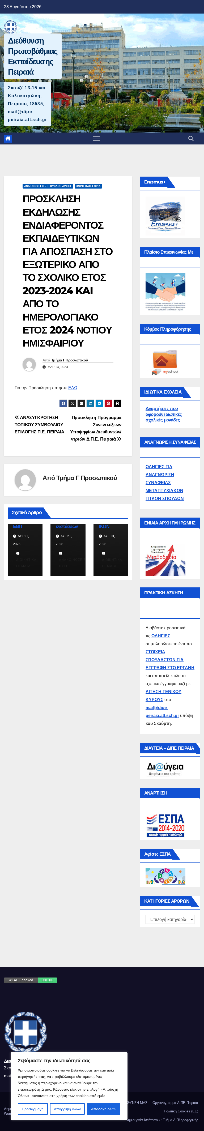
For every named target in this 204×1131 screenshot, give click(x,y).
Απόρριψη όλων (67, 1109)
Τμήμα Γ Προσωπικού (69, 360)
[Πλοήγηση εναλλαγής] (96, 138)
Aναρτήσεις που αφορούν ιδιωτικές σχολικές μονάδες (164, 414)
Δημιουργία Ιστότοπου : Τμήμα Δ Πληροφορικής (162, 1120)
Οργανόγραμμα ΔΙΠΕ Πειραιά (175, 1103)
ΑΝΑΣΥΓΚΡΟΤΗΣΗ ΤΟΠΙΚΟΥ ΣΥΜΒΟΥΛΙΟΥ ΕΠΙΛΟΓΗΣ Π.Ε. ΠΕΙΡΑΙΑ (39, 424)
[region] (69, 1086)
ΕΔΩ (72, 388)
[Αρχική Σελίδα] (8, 139)
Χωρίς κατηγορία (88, 186)
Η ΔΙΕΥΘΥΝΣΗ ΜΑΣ (131, 1103)
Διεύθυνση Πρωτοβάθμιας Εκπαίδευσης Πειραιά (33, 56)
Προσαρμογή (33, 1109)
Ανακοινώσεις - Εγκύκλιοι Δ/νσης (48, 186)
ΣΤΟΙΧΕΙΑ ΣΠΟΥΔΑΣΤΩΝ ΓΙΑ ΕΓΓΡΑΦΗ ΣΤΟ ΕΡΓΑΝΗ (170, 660)
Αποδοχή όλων (103, 1109)
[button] (191, 138)
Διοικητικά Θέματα (26, 563)
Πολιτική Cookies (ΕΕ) (181, 1111)
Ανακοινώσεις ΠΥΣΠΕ (72, 563)
